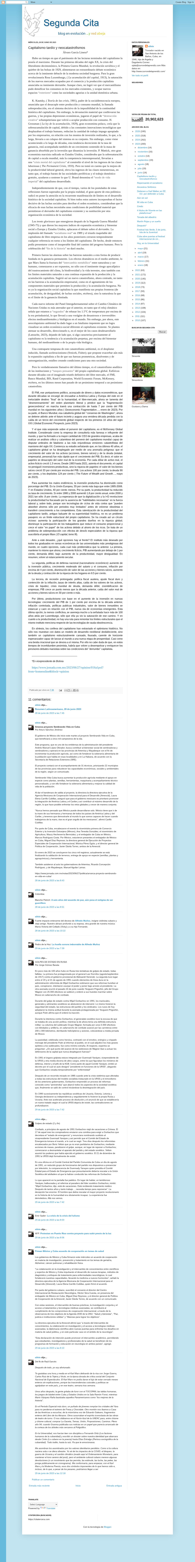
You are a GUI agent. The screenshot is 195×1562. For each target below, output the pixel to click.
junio (140, 172)
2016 (138, 295)
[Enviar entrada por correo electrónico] (60, 690)
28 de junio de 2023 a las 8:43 (49, 880)
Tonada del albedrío (146, 217)
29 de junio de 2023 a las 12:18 (50, 1473)
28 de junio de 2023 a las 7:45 (49, 713)
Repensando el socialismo (149, 183)
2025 (138, 135)
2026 (138, 131)
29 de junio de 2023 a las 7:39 (49, 948)
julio (140, 168)
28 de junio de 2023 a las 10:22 (50, 930)
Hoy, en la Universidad (148, 243)
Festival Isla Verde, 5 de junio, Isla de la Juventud (151, 230)
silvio (38, 705)
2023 (138, 144)
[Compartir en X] (71, 690)
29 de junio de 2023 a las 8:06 (49, 1237)
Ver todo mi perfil (140, 75)
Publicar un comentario (43, 1479)
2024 (138, 139)
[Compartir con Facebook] (74, 690)
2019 (138, 283)
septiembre (143, 160)
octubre (142, 156)
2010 (138, 320)
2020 (138, 278)
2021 (138, 274)
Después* (141, 225)
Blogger (107, 1527)
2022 (138, 270)
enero (141, 265)
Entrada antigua (114, 1485)
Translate (50, 1508)
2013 (138, 308)
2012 (138, 312)
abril (140, 252)
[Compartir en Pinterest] (77, 690)
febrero (141, 261)
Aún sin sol (142, 198)
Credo (140, 206)
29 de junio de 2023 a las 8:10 (49, 1348)
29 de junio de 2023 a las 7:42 (49, 1109)
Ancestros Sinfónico (146, 187)
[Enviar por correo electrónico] (65, 690)
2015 (138, 299)
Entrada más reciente (39, 1485)
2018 (138, 287)
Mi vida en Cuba (145, 202)
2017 (138, 291)
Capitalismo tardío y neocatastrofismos (147, 177)
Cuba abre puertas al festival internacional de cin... (151, 237)
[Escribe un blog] (68, 690)
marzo (141, 256)
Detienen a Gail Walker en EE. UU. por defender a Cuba (151, 192)
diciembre (143, 147)
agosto (141, 164)
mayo (141, 248)
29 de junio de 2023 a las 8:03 (49, 1220)
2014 (138, 303)
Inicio (78, 1485)
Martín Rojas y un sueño (149, 221)
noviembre (143, 151)
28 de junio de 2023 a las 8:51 (49, 907)
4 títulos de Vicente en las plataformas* (149, 211)
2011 (137, 316)
